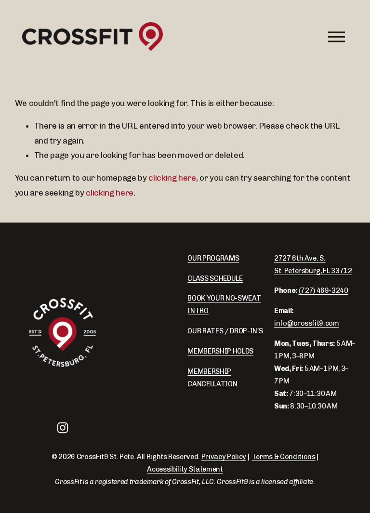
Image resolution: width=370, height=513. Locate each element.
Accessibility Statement (185, 469)
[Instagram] (62, 428)
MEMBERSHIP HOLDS (220, 351)
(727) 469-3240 (323, 290)
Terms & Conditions (284, 456)
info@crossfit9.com (306, 323)
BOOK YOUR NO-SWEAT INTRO (224, 304)
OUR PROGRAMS (213, 258)
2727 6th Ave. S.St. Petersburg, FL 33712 (313, 264)
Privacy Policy (223, 456)
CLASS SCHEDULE (214, 278)
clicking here (172, 178)
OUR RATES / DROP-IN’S (225, 331)
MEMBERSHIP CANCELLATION (212, 377)
